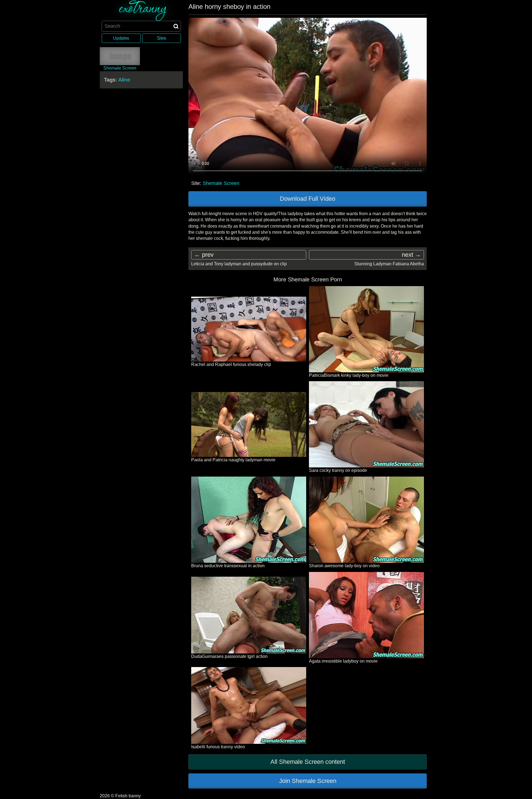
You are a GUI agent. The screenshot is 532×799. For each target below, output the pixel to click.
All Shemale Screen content (307, 761)
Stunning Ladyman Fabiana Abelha (389, 263)
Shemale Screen (221, 183)
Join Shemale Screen (307, 780)
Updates (121, 38)
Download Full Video (307, 198)
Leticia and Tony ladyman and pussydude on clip (239, 263)
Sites (161, 38)
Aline (124, 80)
